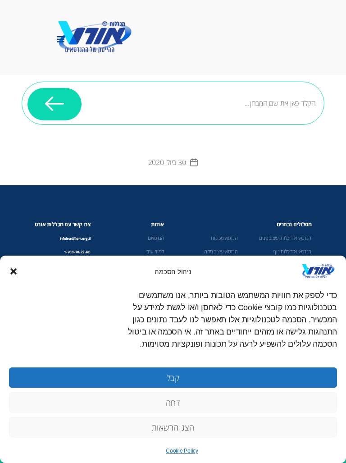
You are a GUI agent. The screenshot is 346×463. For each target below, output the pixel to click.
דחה (173, 402)
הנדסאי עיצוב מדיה (220, 251)
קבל (173, 377)
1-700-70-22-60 (77, 251)
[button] (13, 271)
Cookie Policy (182, 451)
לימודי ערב (155, 251)
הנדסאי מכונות (224, 238)
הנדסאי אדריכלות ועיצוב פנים (285, 238)
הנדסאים (156, 238)
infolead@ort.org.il (75, 238)
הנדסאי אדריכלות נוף (292, 251)
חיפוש (54, 104)
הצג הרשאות (173, 427)
